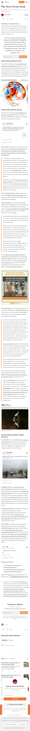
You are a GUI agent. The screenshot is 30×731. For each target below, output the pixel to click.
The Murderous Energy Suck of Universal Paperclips (10, 663)
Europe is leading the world (10, 344)
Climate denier (18, 487)
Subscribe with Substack (16, 704)
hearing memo (14, 497)
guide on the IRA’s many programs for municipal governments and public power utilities (16, 589)
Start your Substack (11, 724)
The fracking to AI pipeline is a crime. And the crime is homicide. (10, 667)
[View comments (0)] (7, 19)
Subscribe (21, 2)
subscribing (10, 575)
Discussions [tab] (12, 658)
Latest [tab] (6, 658)
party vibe (23, 312)
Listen (26, 15)
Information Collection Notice (19, 709)
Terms (18, 720)
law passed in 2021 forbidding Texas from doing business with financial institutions (15, 392)
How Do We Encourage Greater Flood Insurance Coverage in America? (14, 571)
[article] (15, 667)
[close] (26, 680)
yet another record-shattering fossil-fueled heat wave (14, 65)
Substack (8, 728)
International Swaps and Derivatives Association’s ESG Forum (12, 531)
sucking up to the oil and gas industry (14, 255)
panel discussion (12, 380)
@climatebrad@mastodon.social (19, 577)
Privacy (14, 720)
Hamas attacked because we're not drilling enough (10, 676)
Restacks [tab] (11, 640)
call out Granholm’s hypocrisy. (15, 267)
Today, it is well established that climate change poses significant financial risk (14, 535)
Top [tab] (3, 658)
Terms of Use (23, 708)
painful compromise (16, 170)
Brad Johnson (8, 14)
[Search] (27, 658)
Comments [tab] (4, 640)
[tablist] (7, 640)
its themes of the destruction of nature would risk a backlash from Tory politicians (14, 517)
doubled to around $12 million (15, 195)
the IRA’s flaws (23, 582)
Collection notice (25, 720)
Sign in (27, 2)
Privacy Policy (16, 711)
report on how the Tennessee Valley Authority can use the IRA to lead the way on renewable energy (15, 595)
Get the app (22, 724)
